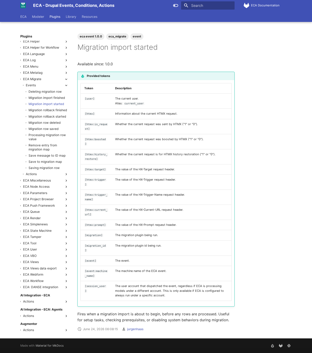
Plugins (55, 16)
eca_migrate (117, 36)
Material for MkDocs (50, 345)
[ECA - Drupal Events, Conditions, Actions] (23, 5)
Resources (89, 16)
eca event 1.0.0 (91, 36)
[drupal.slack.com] (289, 345)
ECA (23, 16)
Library (71, 16)
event (137, 36)
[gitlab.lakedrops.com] (280, 345)
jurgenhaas (135, 329)
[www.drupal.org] (272, 345)
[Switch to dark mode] (175, 5)
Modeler (38, 16)
